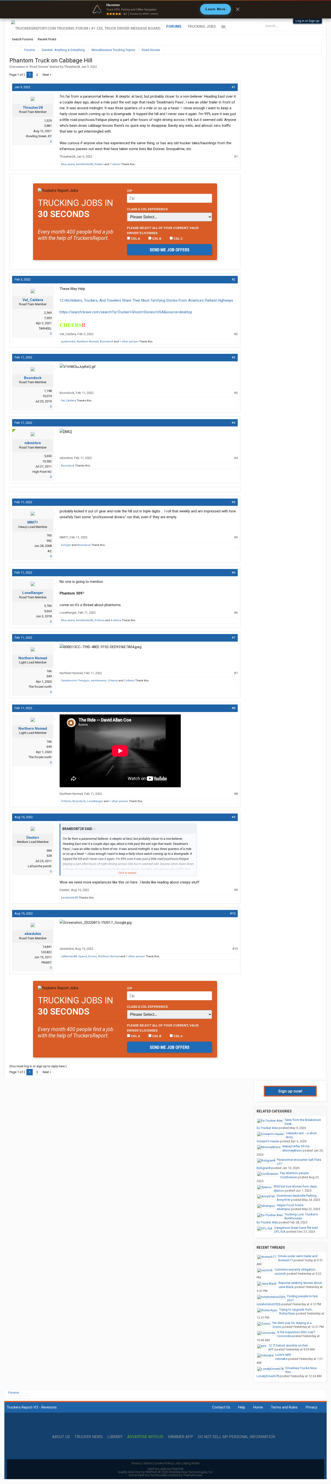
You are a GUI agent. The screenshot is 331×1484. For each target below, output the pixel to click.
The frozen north (40, 686)
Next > (47, 74)
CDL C (178, 238)
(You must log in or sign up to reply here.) (38, 1066)
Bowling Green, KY (39, 136)
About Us (61, 1437)
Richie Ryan (287, 1313)
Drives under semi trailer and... (299, 1256)
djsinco (279, 1190)
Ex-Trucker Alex (267, 1128)
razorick (280, 1273)
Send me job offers (169, 249)
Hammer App (180, 1437)
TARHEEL (45, 328)
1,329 (48, 120)
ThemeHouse (192, 1475)
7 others (115, 164)
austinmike (68, 341)
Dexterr (99, 164)
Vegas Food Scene (290, 1205)
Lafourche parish (40, 866)
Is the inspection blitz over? (296, 1332)
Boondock (106, 341)
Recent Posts (47, 39)
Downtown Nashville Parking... (298, 1195)
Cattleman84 (69, 956)
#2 (233, 279)
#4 (233, 422)
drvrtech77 (285, 1260)
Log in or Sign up (307, 21)
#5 (233, 502)
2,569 (48, 312)
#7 (233, 637)
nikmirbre (32, 443)
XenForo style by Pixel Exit (165, 1469)
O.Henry (99, 620)
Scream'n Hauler (268, 1141)
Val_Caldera (33, 300)
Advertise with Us (145, 1437)
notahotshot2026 (269, 1304)
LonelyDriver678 (268, 1376)
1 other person (128, 341)
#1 (233, 87)
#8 (233, 708)
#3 (233, 357)
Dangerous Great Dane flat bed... (297, 1228)
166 (49, 671)
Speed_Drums (87, 956)
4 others (116, 620)
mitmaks (281, 1359)
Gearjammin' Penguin (75, 680)
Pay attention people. (294, 1173)
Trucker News (89, 1437)
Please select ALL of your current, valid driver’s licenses (163, 230)
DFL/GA (279, 1231)
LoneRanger (32, 593)
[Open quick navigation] (314, 50)
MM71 (32, 522)
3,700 (48, 606)
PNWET (46, 962)
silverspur (283, 1209)
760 (49, 535)
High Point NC (42, 472)
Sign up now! (290, 1091)
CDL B (156, 238)
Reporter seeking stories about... (301, 1283)
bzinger (66, 545)
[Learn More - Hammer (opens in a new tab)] (165, 9)
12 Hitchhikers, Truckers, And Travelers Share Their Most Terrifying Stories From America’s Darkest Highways (146, 300)
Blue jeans (68, 164)
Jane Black (286, 1287)
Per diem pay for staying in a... (293, 1323)
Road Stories (39, 66)
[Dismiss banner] (237, 9)
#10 (232, 913)
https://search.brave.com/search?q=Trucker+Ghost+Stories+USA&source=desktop (126, 312)
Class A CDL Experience (147, 209)
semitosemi (98, 680)
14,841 (47, 947)
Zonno (277, 1327)
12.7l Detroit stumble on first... (289, 1345)
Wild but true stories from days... (296, 1186)
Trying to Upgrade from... (296, 1309)
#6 (233, 572)
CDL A (135, 238)
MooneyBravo (292, 1150)
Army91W (283, 1200)
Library (115, 1437)
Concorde (284, 1336)
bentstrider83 (84, 164)
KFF (271, 1349)
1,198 (48, 391)
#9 (233, 817)
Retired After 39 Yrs (296, 1146)
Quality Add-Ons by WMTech (165, 1472)
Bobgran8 (263, 1168)
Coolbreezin (288, 1177)
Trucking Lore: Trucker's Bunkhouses (301, 1216)
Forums (173, 26)
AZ (49, 551)
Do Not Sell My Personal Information (236, 1437)
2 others (129, 680)
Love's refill (283, 1355)
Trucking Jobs (201, 26)
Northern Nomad (87, 341)
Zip (129, 191)
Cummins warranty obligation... (296, 1269)
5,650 (48, 456)
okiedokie (32, 934)
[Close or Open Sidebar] (308, 50)
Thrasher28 (72, 66)
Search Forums (22, 39)
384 (49, 850)
